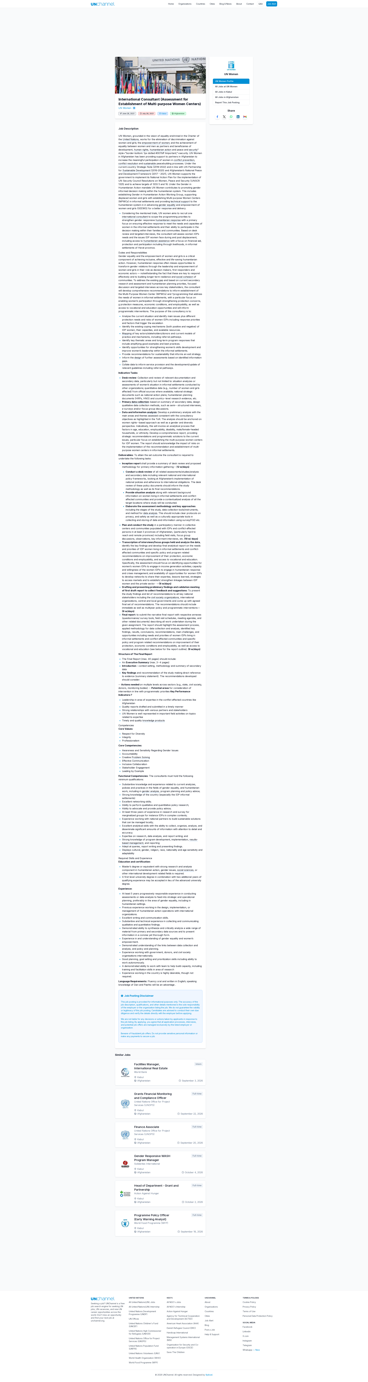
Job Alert (271, 4)
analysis (152, 412)
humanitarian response (168, 220)
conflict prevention (184, 160)
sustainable (150, 163)
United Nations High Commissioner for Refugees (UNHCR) (145, 1332)
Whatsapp (247, 1350)
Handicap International (177, 1332)
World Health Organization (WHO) (145, 1358)
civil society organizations (165, 597)
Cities (212, 4)
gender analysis (150, 791)
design (137, 357)
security (193, 149)
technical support (180, 201)
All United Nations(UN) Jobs (142, 1302)
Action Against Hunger (177, 1311)
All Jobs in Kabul (223, 92)
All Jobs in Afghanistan (227, 97)
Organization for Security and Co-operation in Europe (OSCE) (183, 1346)
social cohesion (184, 276)
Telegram (247, 1345)
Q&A (260, 4)
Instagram (247, 1340)
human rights (141, 149)
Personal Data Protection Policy (258, 1316)
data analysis (150, 513)
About (239, 4)
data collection (140, 401)
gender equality (167, 204)
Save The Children (176, 1352)
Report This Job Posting (227, 102)
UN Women (124, 108)
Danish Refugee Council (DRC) (181, 1328)
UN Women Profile (224, 81)
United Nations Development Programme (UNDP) (142, 1312)
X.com (246, 1336)
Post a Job (210, 1330)
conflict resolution (128, 163)
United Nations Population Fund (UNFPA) (144, 1347)
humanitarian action (160, 149)
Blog (207, 1325)
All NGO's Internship (176, 1307)
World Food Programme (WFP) (143, 1362)
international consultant (135, 216)
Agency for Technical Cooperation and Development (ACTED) (183, 1317)
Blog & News (226, 4)
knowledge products (153, 720)
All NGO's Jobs (174, 1302)
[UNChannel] (103, 4)
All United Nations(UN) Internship (144, 1307)
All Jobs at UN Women (226, 86)
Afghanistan (179, 113)
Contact (250, 4)
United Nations (131, 139)
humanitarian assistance (156, 240)
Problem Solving (141, 757)
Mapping (127, 333)
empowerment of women (155, 142)
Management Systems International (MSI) (183, 1338)
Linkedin (247, 1331)
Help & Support (212, 1334)
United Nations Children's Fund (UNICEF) (143, 1325)
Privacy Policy (249, 1307)
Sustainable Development (136, 170)
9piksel (209, 1375)
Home (171, 4)
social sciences (185, 870)
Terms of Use (249, 1311)
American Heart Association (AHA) (183, 1323)
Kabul (164, 113)
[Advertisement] (86, 31)
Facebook (247, 1327)
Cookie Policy (249, 1302)
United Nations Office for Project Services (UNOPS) (144, 1339)
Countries (200, 4)
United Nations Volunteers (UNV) (144, 1353)
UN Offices (134, 1319)
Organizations (184, 4)
